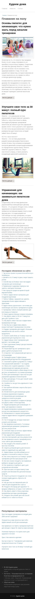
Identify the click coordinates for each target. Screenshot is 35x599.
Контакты (7, 574)
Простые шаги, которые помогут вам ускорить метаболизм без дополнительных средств (16, 472)
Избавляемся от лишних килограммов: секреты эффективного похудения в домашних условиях (17, 415)
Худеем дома (17, 4)
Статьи (20, 8)
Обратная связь (9, 582)
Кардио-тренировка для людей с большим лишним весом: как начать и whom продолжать (17, 331)
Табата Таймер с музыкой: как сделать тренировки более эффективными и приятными (15, 301)
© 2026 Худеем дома (11, 567)
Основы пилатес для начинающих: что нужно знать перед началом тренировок (16, 28)
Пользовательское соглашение (22, 574)
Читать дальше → (8, 97)
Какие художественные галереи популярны (18, 314)
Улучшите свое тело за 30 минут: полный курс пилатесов (17, 110)
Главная (4, 8)
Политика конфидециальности (14, 576)
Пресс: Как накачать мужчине (11, 537)
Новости (12, 8)
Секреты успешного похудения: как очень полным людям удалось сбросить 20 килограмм (17, 478)
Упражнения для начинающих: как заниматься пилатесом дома (16, 195)
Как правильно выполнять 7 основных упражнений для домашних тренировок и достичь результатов (15, 426)
